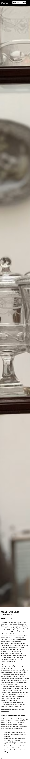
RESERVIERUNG (19, 3)
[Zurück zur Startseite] (4, 3)
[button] (28, 3)
